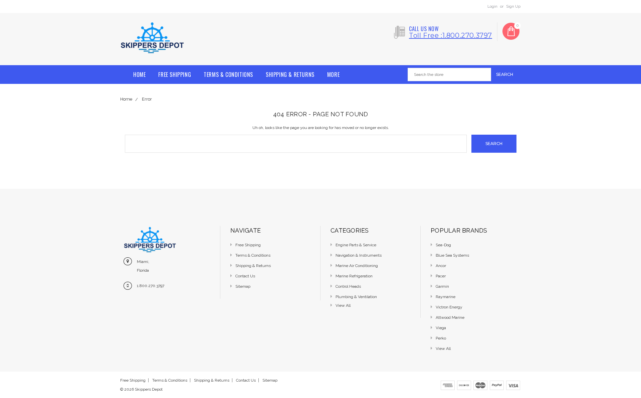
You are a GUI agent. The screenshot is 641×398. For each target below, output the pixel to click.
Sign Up (513, 6)
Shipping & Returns (290, 75)
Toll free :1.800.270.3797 (450, 35)
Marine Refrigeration (354, 276)
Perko (441, 338)
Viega (441, 327)
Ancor (441, 265)
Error (147, 99)
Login (492, 6)
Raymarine (445, 296)
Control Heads (348, 286)
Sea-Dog (443, 245)
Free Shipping (174, 75)
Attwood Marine (450, 317)
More (333, 75)
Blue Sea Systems (452, 255)
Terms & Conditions (228, 75)
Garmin (442, 286)
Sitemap (242, 286)
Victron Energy (449, 307)
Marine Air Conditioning (357, 265)
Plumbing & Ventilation (356, 296)
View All (443, 348)
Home (139, 75)
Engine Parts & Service (356, 245)
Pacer (441, 276)
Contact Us (245, 276)
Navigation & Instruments (359, 255)
